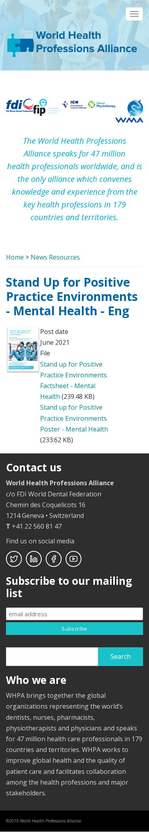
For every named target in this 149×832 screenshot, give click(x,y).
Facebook (54, 559)
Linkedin (34, 559)
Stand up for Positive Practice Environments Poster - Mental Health (74, 418)
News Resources (55, 257)
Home (15, 257)
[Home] (73, 40)
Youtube (73, 559)
